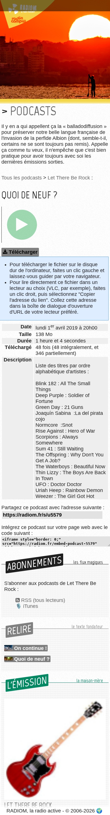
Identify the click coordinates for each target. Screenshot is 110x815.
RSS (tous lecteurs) (43, 600)
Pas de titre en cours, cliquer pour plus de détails (51, 6)
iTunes (30, 606)
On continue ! (30, 648)
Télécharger (23, 252)
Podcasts (33, 110)
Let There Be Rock (69, 178)
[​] (22, 225)
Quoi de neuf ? (32, 659)
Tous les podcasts (21, 178)
